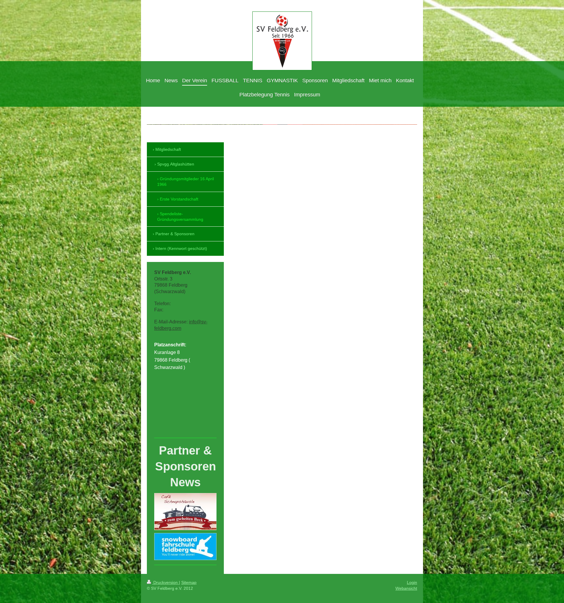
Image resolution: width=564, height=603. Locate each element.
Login (412, 582)
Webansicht (406, 588)
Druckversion (165, 582)
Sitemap (189, 582)
